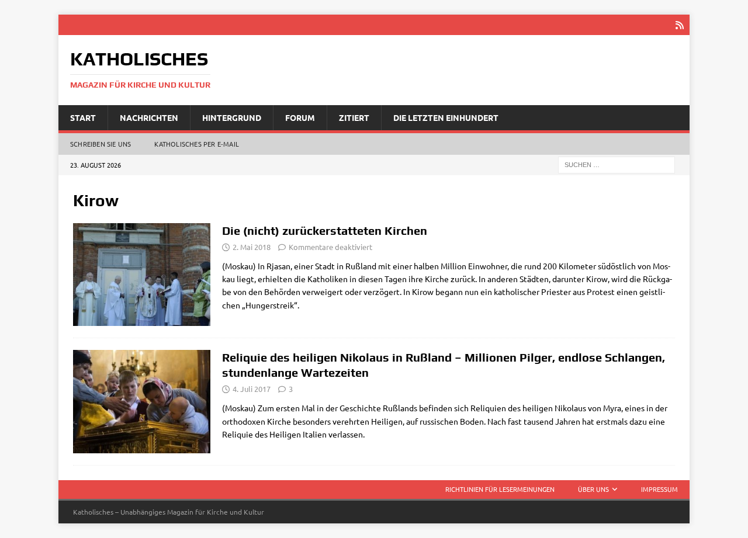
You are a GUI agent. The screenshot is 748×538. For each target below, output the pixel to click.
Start (83, 117)
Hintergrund (231, 117)
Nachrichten (149, 117)
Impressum (659, 489)
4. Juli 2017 (252, 389)
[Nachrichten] (141, 401)
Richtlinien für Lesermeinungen (500, 489)
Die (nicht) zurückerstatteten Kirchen (324, 230)
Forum (300, 117)
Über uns (593, 489)
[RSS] (679, 25)
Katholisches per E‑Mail (196, 143)
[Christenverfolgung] (141, 275)
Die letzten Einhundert (445, 117)
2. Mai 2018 (252, 247)
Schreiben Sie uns (100, 143)
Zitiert (354, 117)
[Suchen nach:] (616, 164)
